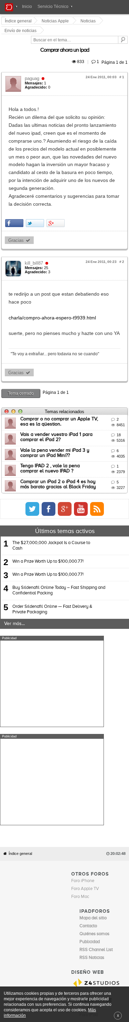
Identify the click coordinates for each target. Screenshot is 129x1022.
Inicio (27, 6)
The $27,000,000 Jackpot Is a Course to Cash (51, 473)
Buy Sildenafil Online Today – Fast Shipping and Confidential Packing (58, 518)
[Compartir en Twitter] (36, 158)
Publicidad (103, 857)
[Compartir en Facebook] (15, 158)
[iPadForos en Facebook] (112, 436)
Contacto (84, 857)
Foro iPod (88, 844)
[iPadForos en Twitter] (96, 436)
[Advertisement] (52, 611)
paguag (33, 61)
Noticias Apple (56, 21)
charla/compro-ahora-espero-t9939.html (53, 245)
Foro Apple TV (85, 718)
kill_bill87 (35, 198)
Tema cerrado (22, 320)
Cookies (67, 857)
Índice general (20, 683)
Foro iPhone (82, 710)
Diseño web (51, 862)
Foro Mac (80, 725)
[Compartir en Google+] (56, 158)
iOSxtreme (89, 836)
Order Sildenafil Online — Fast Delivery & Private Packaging (52, 536)
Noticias (89, 21)
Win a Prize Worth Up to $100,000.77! (48, 489)
